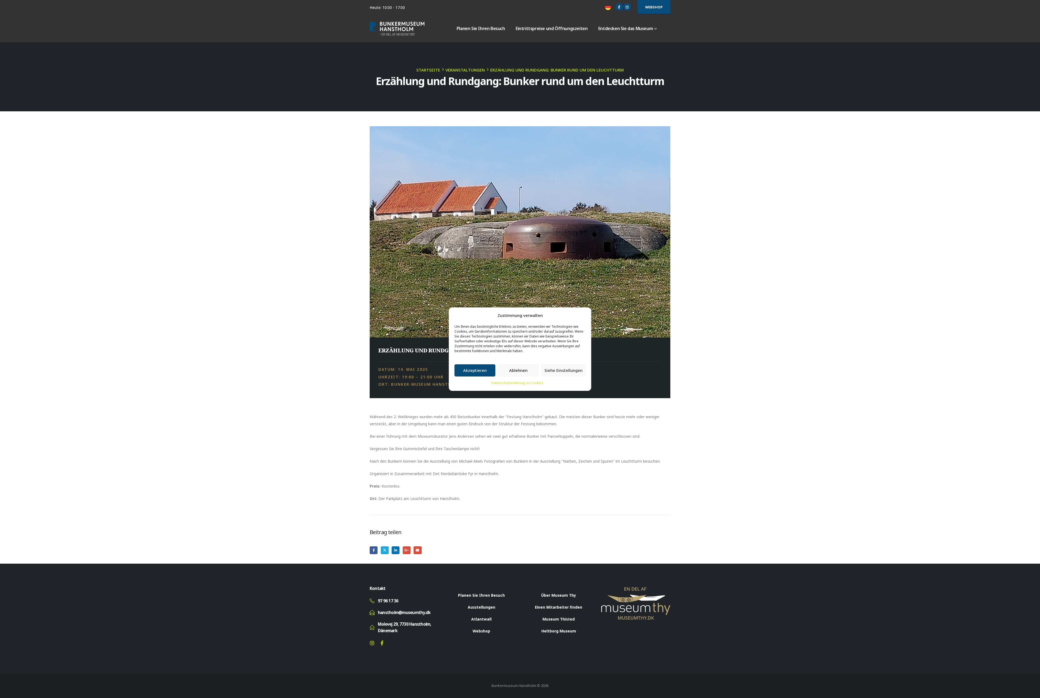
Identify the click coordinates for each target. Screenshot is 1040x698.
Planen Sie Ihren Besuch (481, 28)
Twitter (385, 550)
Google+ (407, 550)
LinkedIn (395, 550)
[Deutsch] (609, 7)
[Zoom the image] (635, 590)
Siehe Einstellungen (563, 370)
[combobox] (609, 7)
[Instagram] (627, 7)
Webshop (654, 7)
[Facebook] (619, 7)
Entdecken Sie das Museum (625, 28)
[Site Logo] (397, 28)
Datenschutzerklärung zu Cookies (517, 383)
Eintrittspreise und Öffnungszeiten (551, 28)
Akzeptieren (475, 370)
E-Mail (417, 550)
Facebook (374, 550)
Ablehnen (518, 370)
